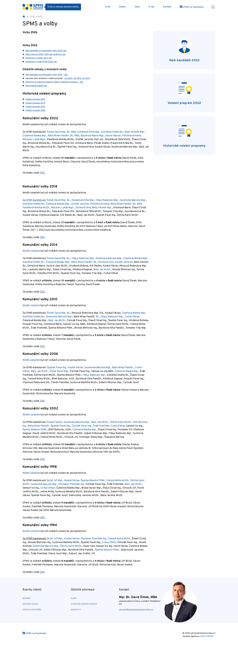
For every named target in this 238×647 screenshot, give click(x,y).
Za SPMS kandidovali (34, 200)
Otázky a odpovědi (32, 610)
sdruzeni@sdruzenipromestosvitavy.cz (136, 610)
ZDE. (42, 173)
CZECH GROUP (206, 636)
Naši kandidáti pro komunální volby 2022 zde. (46, 50)
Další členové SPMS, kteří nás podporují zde (45, 54)
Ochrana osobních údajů (84, 604)
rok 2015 (68, 78)
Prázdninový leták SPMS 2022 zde (41, 62)
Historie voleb (30, 604)
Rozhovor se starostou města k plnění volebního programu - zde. (54, 82)
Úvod (107, 6)
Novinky (27, 598)
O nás (151, 6)
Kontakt (167, 6)
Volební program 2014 (35, 103)
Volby (137, 6)
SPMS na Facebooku (193, 7)
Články (122, 6)
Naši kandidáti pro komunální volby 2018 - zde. (46, 74)
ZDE (42, 237)
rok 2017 (86, 78)
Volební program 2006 (35, 110)
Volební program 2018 (35, 99)
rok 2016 (77, 78)
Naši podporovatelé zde (36, 86)
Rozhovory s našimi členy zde (38, 58)
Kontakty (76, 610)
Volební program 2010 (35, 106)
